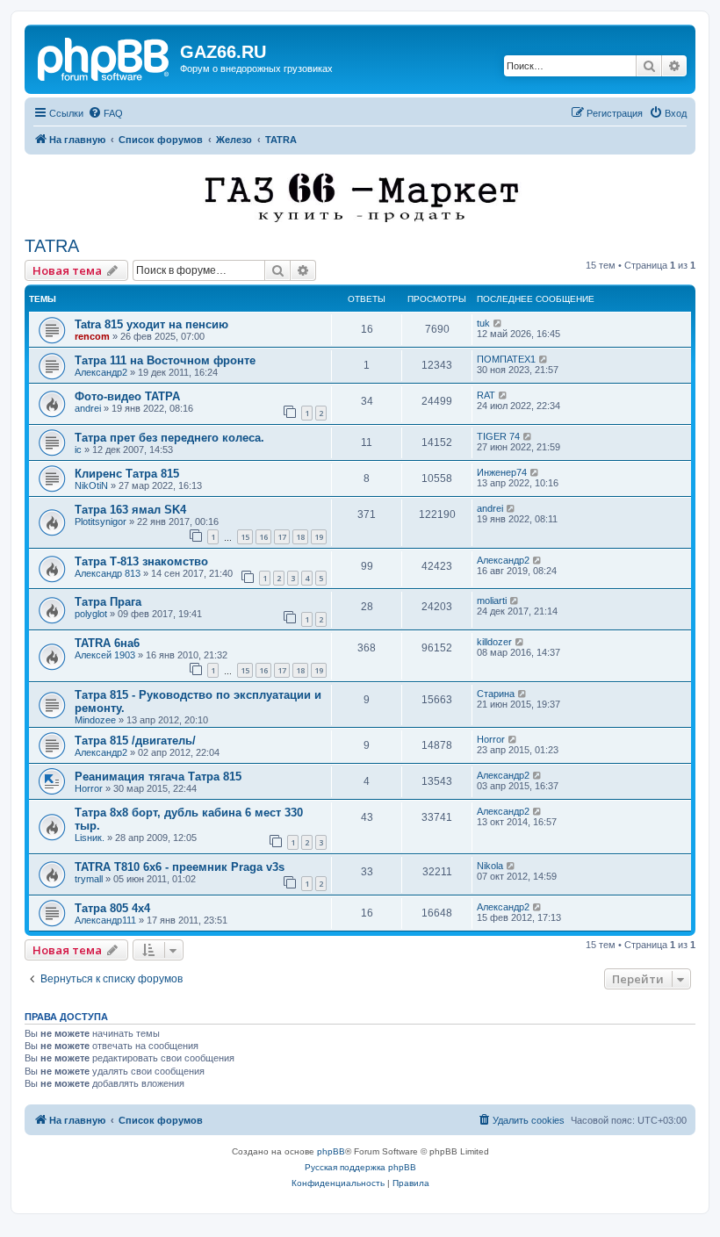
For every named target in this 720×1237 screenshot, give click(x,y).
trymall (89, 879)
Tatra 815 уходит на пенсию (151, 324)
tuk (483, 323)
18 (300, 537)
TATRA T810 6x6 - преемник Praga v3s (179, 867)
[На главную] (104, 57)
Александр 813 (107, 573)
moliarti (492, 600)
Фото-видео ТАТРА (127, 396)
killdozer (494, 641)
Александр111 (105, 920)
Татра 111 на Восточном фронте (165, 360)
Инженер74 (502, 472)
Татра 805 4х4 (112, 908)
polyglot (91, 613)
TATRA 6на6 (107, 643)
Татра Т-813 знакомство (141, 561)
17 (281, 537)
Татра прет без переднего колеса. (169, 437)
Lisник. (89, 837)
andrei (88, 408)
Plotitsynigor (100, 521)
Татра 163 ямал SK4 (130, 509)
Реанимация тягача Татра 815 (158, 776)
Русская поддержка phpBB (360, 1167)
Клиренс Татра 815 (127, 473)
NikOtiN (91, 485)
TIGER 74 (498, 436)
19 (318, 537)
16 (263, 537)
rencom (92, 336)
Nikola (490, 865)
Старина (496, 693)
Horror (491, 739)
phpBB (331, 1151)
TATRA (52, 245)
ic (78, 449)
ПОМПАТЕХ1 (506, 359)
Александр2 (101, 372)
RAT (486, 395)
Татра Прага (108, 601)
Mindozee (95, 720)
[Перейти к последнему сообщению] (498, 323)
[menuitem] (105, 113)
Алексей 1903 (105, 655)
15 (245, 537)
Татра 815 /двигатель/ (135, 740)
